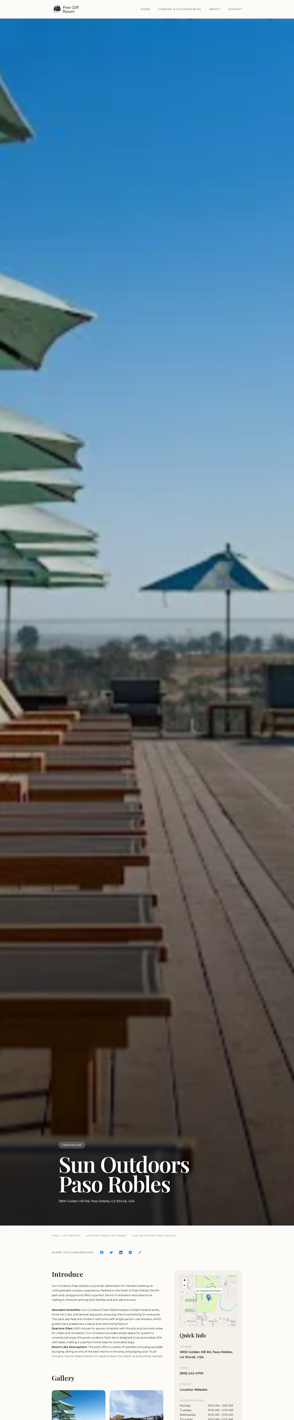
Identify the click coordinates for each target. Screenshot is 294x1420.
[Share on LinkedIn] (121, 1252)
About (214, 9)
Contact (235, 9)
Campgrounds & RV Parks (106, 1235)
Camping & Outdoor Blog (179, 9)
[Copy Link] (140, 1252)
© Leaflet (231, 1324)
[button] (208, 1297)
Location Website (193, 1389)
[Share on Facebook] (101, 1252)
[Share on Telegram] (130, 1252)
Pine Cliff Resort (66, 1235)
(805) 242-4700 (191, 1373)
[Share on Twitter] (111, 1252)
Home (145, 9)
